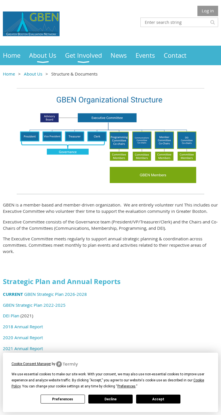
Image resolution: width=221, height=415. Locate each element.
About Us (33, 74)
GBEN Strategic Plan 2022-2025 (34, 305)
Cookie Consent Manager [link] (31, 364)
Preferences (62, 399)
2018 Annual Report (23, 326)
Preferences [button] (126, 386)
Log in (208, 10)
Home (9, 74)
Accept (158, 399)
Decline (110, 399)
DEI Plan (11, 316)
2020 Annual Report (23, 337)
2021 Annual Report (23, 348)
